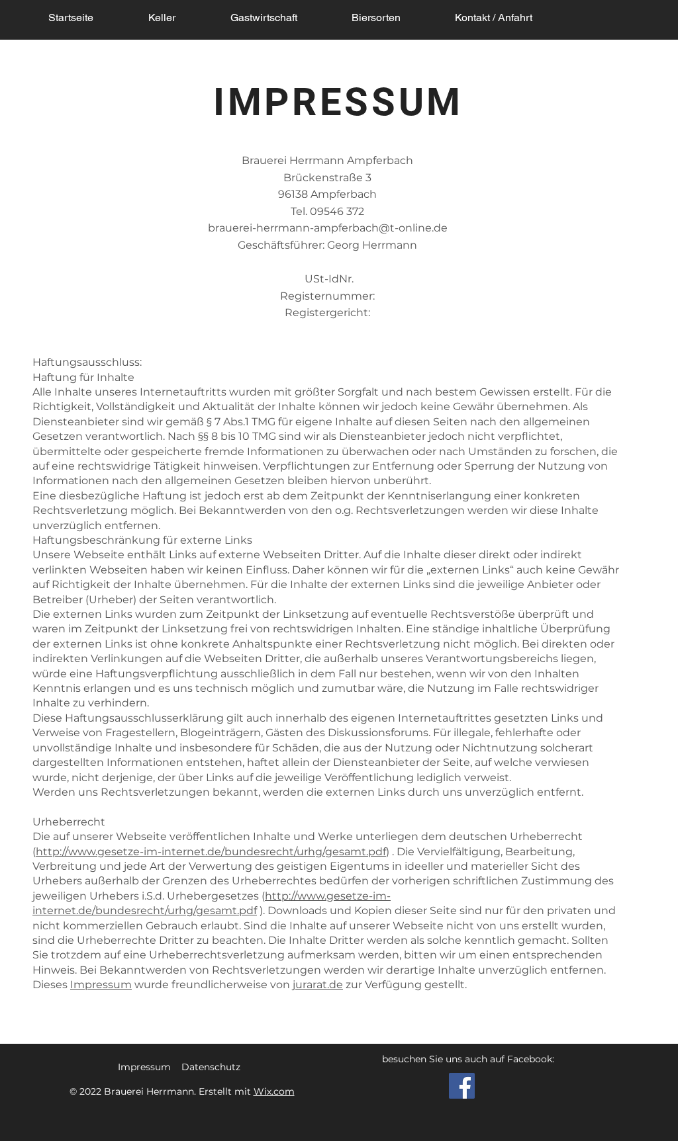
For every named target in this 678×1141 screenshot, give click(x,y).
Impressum (101, 984)
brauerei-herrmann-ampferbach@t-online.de (328, 228)
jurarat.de (318, 984)
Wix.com (274, 1091)
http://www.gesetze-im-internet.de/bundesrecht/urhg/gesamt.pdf (211, 851)
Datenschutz (210, 1067)
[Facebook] (462, 1086)
